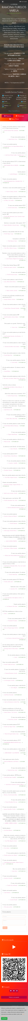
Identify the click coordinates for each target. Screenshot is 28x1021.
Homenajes (20, 116)
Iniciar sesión (24, 1)
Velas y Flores (15, 119)
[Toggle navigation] (2, 2)
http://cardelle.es (14, 111)
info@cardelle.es (6, 103)
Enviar (5, 927)
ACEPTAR (4, 1018)
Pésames (8, 116)
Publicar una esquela (14, 997)
